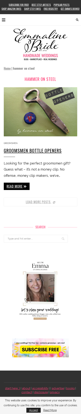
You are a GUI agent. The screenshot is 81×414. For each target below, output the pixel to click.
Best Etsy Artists (41, 5)
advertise (58, 388)
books (70, 388)
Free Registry (51, 9)
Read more (15, 186)
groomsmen (11, 143)
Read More (50, 410)
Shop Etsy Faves (32, 9)
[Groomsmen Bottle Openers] (40, 111)
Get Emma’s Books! (70, 9)
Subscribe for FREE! (19, 5)
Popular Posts (62, 5)
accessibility (40, 388)
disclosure (41, 392)
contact (26, 392)
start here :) (12, 388)
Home (7, 68)
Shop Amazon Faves (11, 9)
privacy (55, 392)
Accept (33, 410)
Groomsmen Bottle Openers (33, 150)
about (26, 388)
